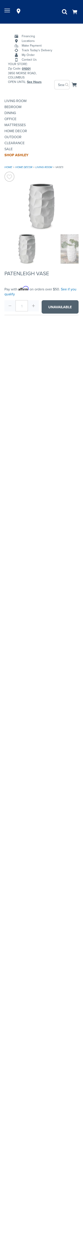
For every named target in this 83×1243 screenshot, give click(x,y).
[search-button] (67, 84)
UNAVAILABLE (60, 307)
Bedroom (12, 106)
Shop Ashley (16, 155)
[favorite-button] (9, 177)
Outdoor (12, 137)
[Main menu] (7, 11)
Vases (59, 167)
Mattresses (15, 124)
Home (8, 167)
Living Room (15, 100)
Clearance (14, 143)
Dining (10, 112)
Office (10, 118)
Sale (8, 149)
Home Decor (15, 131)
